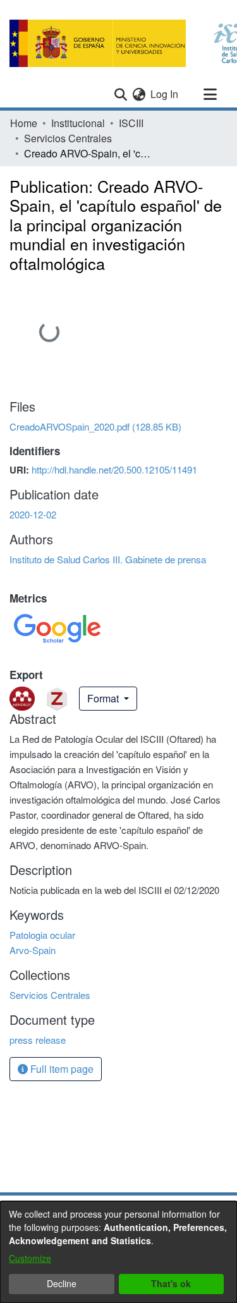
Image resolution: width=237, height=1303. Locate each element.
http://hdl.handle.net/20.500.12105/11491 (114, 469)
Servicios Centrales (68, 138)
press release (37, 1039)
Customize (30, 1258)
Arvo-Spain (32, 950)
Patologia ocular (42, 934)
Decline (61, 1283)
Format (104, 698)
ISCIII (131, 123)
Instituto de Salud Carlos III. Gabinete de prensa (107, 559)
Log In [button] (164, 94)
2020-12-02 (32, 514)
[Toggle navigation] (210, 94)
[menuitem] (139, 94)
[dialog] (118, 1252)
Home (23, 123)
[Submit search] (120, 94)
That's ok (171, 1283)
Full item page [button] (61, 1068)
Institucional (78, 123)
